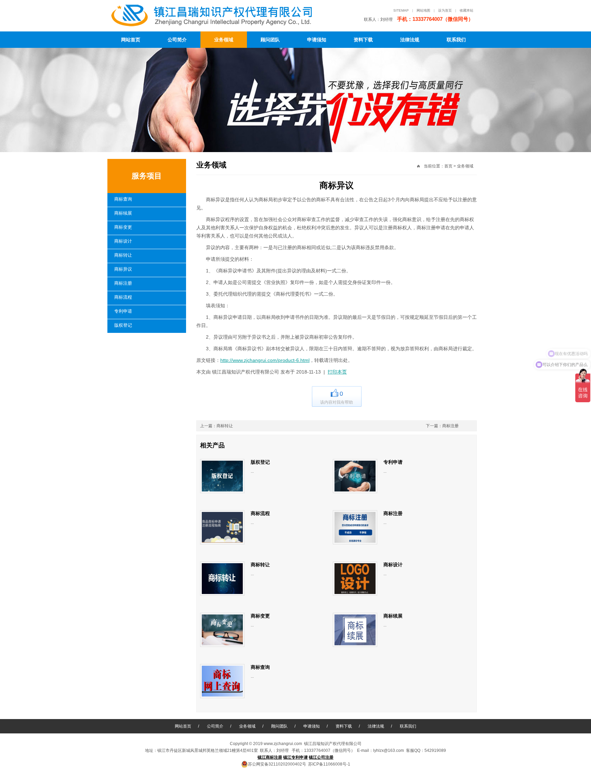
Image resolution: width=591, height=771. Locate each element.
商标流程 (123, 297)
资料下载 (363, 39)
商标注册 (123, 283)
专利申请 (123, 311)
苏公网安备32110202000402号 (277, 764)
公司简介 (177, 39)
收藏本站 (466, 10)
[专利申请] (355, 476)
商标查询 (123, 199)
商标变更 (123, 227)
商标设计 (123, 241)
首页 (448, 166)
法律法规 (409, 39)
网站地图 (423, 10)
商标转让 (123, 255)
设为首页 (445, 10)
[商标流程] (222, 527)
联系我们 (456, 39)
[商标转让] (222, 579)
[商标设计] (355, 579)
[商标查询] (222, 681)
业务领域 (223, 39)
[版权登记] (222, 476)
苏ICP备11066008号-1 (329, 764)
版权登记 (123, 325)
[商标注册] (355, 527)
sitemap (401, 10)
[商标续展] (355, 630)
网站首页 (130, 39)
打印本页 (337, 372)
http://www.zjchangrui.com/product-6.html (265, 360)
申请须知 (316, 39)
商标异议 (123, 269)
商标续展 (123, 213)
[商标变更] (222, 630)
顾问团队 (270, 39)
